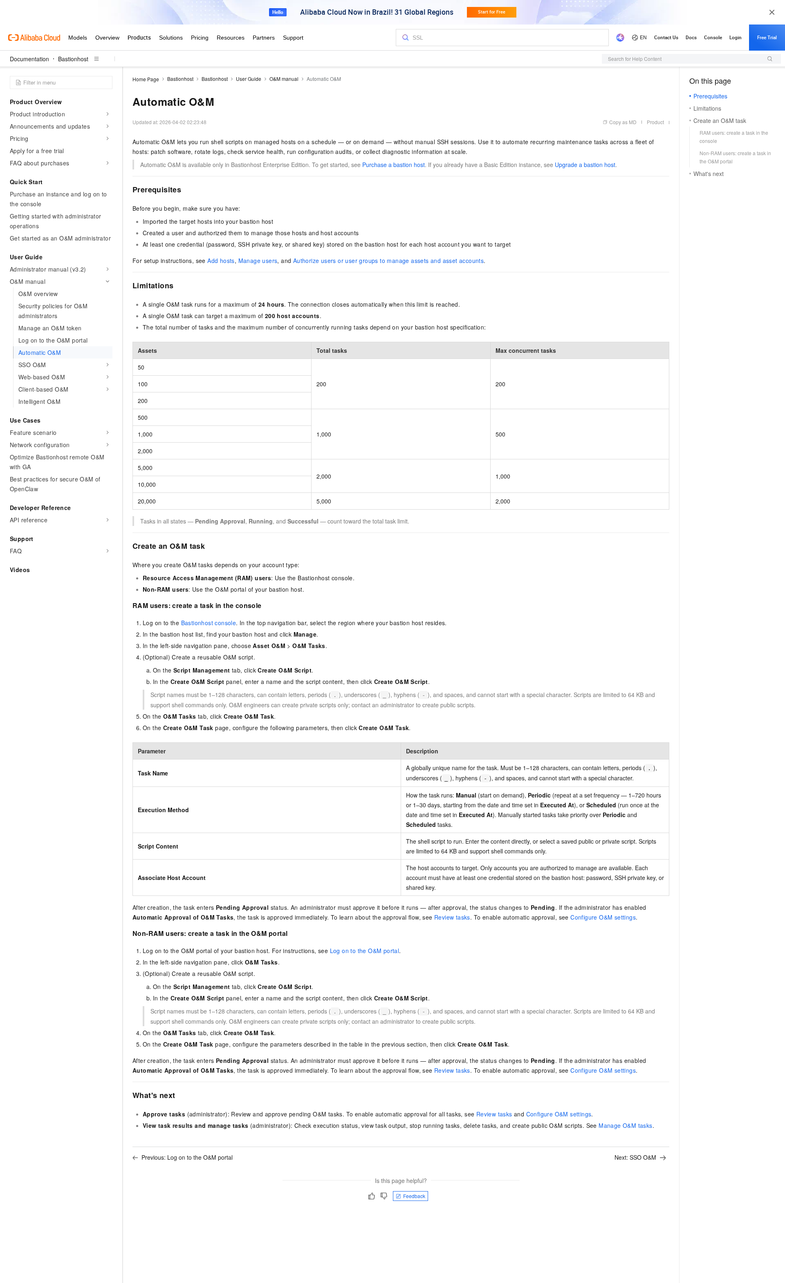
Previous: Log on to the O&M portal (187, 1157)
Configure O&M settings (603, 917)
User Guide (248, 78)
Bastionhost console (208, 623)
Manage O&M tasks (625, 1125)
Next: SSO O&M (635, 1157)
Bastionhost (73, 59)
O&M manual (283, 78)
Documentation (29, 59)
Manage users (258, 260)
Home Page (145, 79)
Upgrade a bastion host (585, 164)
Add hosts (221, 260)
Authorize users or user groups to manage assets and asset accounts (388, 260)
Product (655, 121)
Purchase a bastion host (393, 164)
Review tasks (452, 917)
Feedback (414, 1195)
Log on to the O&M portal (364, 951)
